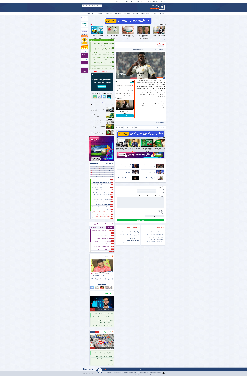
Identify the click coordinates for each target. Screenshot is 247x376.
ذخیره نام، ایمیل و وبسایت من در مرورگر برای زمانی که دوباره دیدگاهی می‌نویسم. (160, 212)
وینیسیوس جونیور (150, 124)
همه (96, 163)
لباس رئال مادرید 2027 (84, 55)
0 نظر (155, 49)
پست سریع (84, 62)
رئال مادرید (140, 98)
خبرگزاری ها (159, 39)
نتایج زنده (102, 102)
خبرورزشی (157, 122)
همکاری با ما (116, 1)
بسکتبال (96, 172)
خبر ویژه (158, 124)
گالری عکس (111, 176)
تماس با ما (109, 1)
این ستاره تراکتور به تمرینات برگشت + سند (106, 322)
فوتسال (104, 166)
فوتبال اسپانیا (111, 170)
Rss (106, 369)
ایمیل (163, 192)
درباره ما (121, 1)
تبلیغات (142, 1)
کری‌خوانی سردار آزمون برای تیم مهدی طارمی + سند (104, 313)
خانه (164, 1)
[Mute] (119, 108)
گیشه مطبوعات (109, 13)
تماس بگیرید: (84, 28)
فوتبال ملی (161, 13)
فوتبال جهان (135, 13)
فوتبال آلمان (111, 172)
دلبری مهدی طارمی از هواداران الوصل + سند (105, 320)
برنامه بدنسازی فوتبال (84, 70)
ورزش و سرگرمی (90, 13)
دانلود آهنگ (84, 59)
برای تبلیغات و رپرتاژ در (84, 19)
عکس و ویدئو (127, 13)
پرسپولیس (103, 168)
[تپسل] (105, 18)
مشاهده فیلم (102, 284)
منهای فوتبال (99, 13)
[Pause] (117, 108)
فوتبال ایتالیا (95, 170)
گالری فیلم (103, 176)
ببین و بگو (159, 227)
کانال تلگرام (142, 369)
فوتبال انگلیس (103, 170)
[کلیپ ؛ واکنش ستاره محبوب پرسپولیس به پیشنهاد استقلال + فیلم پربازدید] (102, 266)
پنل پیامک (84, 51)
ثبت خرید (125, 116)
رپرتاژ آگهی (127, 1)
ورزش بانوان (95, 174)
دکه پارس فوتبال (107, 332)
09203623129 (84, 32)
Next (112, 265)
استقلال (112, 168)
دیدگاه (162, 196)
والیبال (112, 174)
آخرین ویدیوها (107, 256)
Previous (92, 265)
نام (163, 189)
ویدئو (161, 1)
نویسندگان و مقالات (145, 13)
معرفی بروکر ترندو (84, 65)
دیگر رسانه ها (155, 1)
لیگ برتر (154, 13)
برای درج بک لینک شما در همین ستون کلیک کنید (102, 72)
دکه (96, 176)
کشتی (104, 174)
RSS (132, 1)
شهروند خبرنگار (148, 1)
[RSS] (164, 227)
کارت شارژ (137, 1)
